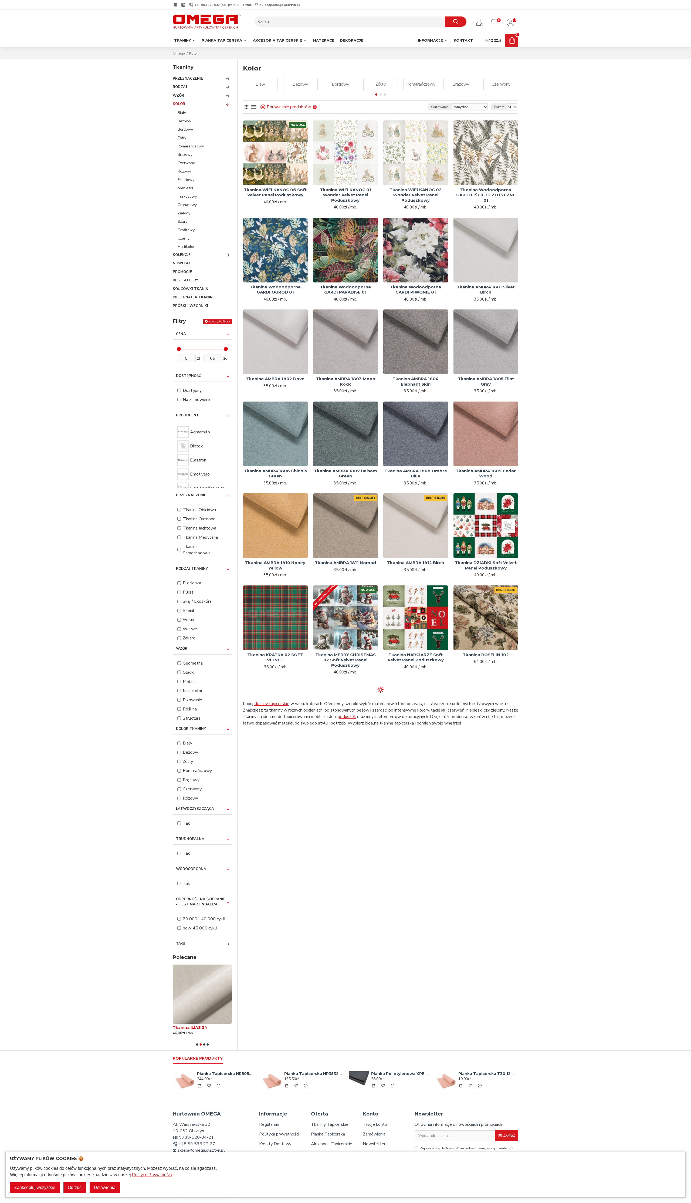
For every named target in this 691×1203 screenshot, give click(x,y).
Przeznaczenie (191, 495)
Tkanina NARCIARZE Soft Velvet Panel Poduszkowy (416, 657)
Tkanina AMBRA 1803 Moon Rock (345, 381)
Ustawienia (105, 1187)
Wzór (181, 648)
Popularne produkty (198, 1058)
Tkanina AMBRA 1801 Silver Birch (486, 289)
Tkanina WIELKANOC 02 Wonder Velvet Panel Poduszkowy (415, 195)
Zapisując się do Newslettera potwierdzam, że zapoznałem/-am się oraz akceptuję (468, 1150)
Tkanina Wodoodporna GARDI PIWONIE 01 (415, 289)
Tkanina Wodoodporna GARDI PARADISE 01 (345, 289)
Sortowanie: (440, 107)
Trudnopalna (190, 839)
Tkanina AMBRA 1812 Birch (415, 562)
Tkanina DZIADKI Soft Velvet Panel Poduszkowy (486, 565)
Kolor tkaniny (191, 728)
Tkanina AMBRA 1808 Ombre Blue (415, 473)
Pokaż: (499, 107)
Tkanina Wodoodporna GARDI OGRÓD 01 (275, 289)
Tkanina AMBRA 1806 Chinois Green (275, 473)
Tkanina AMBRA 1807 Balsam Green (345, 473)
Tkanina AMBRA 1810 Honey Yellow (275, 565)
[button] (197, 1044)
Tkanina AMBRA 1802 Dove (275, 378)
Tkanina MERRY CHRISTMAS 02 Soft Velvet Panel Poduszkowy (345, 660)
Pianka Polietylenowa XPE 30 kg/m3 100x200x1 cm (400, 1073)
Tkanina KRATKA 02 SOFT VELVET (275, 657)
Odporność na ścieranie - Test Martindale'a (200, 902)
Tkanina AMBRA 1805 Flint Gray (486, 381)
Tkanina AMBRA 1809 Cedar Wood (486, 473)
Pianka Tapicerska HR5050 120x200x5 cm (226, 1073)
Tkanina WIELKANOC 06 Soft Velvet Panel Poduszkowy (275, 192)
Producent (187, 415)
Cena (181, 334)
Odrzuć (75, 1187)
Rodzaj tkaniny (192, 568)
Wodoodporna (191, 869)
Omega (179, 53)
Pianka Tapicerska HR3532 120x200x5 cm (313, 1073)
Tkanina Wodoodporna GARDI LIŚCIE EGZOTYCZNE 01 (486, 195)
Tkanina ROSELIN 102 (486, 654)
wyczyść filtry (219, 321)
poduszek (347, 717)
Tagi (180, 943)
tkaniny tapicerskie (271, 704)
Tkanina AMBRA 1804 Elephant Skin (415, 381)
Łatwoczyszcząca (195, 808)
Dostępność (188, 375)
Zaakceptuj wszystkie (34, 1187)
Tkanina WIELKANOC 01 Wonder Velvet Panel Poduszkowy (345, 195)
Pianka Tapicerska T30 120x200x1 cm (487, 1073)
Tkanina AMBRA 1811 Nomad (345, 562)
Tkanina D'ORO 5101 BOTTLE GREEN (193, 1030)
